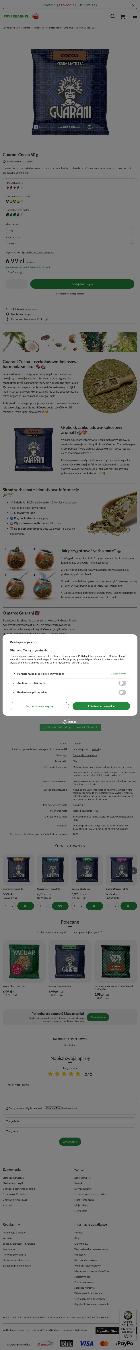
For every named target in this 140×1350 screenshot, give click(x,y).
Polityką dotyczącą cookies (92, 656)
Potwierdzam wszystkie (101, 706)
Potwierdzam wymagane (39, 706)
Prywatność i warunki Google (73, 662)
